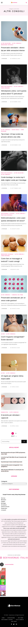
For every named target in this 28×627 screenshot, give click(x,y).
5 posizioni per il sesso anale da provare (11, 462)
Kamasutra (4, 412)
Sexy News (20, 617)
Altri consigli (16, 43)
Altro (3, 334)
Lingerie (3, 501)
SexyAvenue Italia (15, 557)
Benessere (3, 499)
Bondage (3, 503)
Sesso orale (15, 129)
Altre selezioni (6, 43)
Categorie (4, 481)
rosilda (4, 58)
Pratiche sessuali (6, 86)
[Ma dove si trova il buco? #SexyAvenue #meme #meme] (3, 576)
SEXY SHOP (14, 621)
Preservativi (4, 508)
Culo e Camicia (20, 619)
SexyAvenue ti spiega (7, 213)
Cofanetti (3, 510)
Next (13, 436)
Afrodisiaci (4, 505)
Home (3, 617)
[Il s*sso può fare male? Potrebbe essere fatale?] (3, 582)
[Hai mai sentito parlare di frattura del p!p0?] (3, 571)
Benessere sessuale (7, 44)
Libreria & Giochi (5, 506)
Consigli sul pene (17, 294)
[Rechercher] (24, 441)
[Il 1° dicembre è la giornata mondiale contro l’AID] (3, 587)
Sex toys (3, 498)
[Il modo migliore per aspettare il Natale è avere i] (3, 593)
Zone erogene (5, 88)
